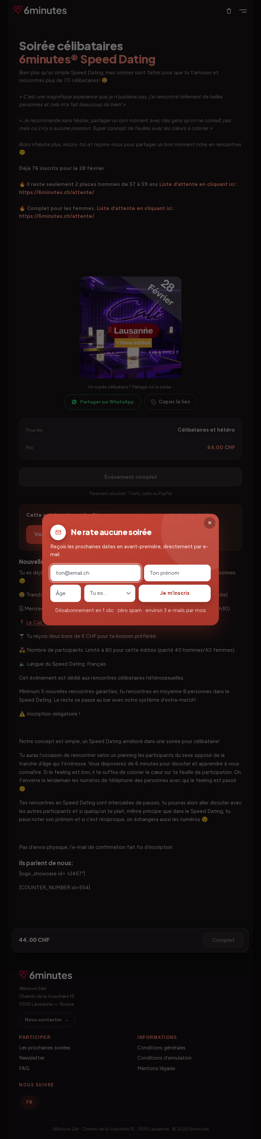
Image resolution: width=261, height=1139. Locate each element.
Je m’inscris (175, 593)
